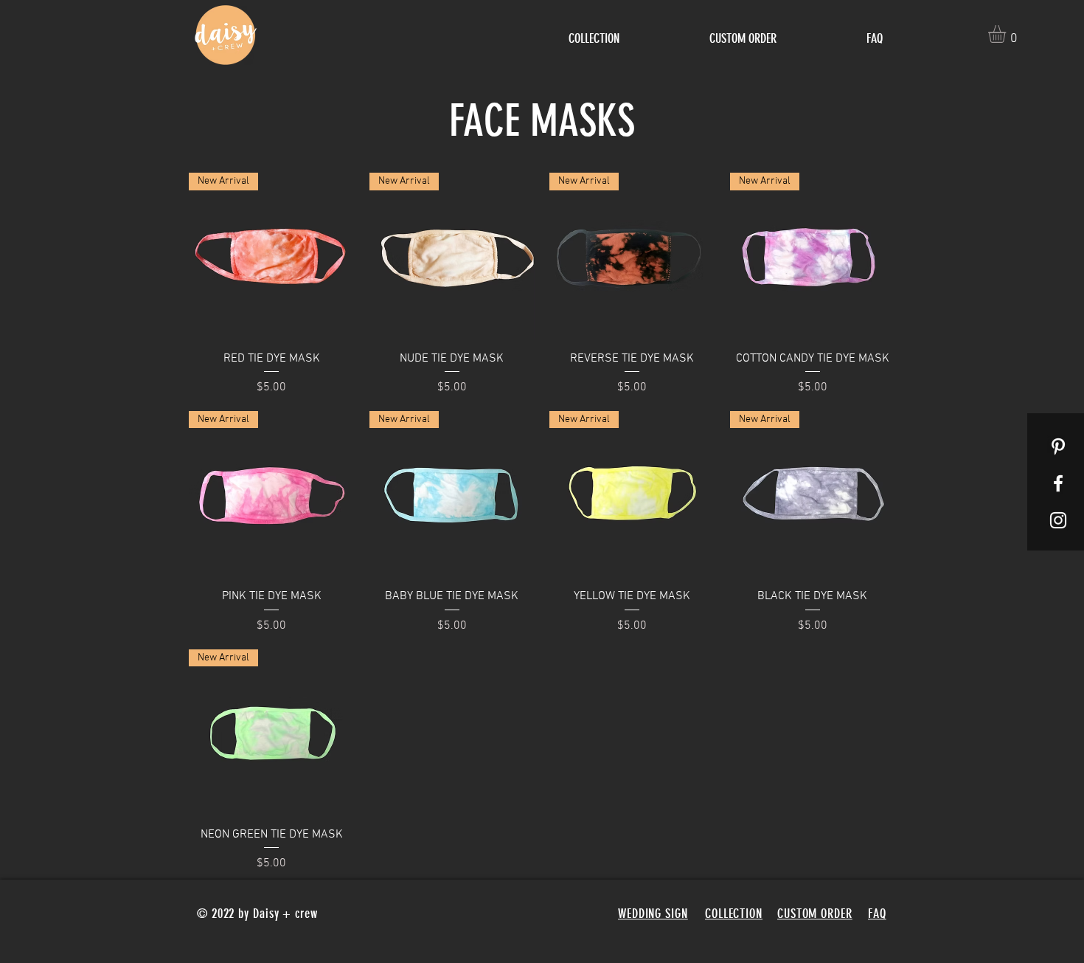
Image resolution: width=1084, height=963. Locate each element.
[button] (1007, 34)
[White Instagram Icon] (1058, 520)
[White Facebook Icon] (1058, 483)
